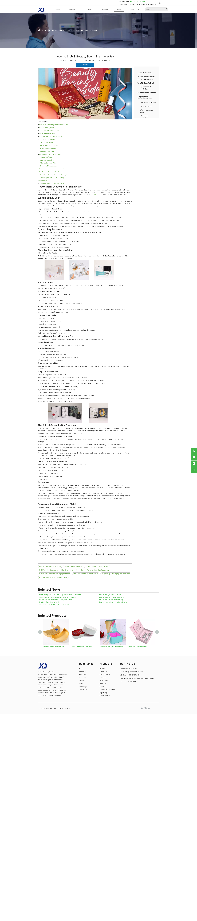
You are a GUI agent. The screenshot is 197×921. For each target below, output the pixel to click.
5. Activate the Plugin (47, 151)
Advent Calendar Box (107, 690)
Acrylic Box (103, 671)
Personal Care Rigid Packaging (98, 570)
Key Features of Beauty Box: (50, 131)
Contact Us (83, 690)
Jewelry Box (104, 681)
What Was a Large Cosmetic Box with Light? (54, 604)
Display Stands (105, 696)
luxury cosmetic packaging (74, 566)
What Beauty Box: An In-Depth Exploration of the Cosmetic (60, 595)
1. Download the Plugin (48, 139)
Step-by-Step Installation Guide (50, 136)
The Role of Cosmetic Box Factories (52, 172)
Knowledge (83, 687)
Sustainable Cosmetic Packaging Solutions (54, 574)
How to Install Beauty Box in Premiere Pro (53, 125)
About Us (82, 678)
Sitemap (67, 708)
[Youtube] (149, 708)
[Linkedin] (145, 708)
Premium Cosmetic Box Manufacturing (53, 577)
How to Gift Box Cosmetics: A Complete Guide (55, 600)
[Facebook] (142, 708)
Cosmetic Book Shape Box (109, 647)
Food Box (103, 684)
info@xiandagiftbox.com (134, 672)
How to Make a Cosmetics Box (49, 602)
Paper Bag (103, 693)
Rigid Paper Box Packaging (48, 570)
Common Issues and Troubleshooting (52, 169)
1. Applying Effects (46, 157)
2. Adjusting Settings (47, 160)
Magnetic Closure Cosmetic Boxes (85, 574)
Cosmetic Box (105, 675)
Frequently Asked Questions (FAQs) (52, 184)
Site (108, 60)
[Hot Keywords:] (166, 9)
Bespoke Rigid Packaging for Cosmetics (116, 574)
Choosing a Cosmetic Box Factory (52, 178)
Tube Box (103, 678)
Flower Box (103, 687)
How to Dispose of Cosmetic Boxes (111, 597)
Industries (82, 675)
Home (81, 669)
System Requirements (47, 133)
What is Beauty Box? (46, 128)
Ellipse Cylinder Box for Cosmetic (54, 647)
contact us (58, 695)
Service (81, 681)
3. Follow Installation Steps (49, 145)
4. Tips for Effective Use (48, 166)
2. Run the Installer (46, 142)
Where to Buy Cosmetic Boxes (110, 595)
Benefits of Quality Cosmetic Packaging (54, 175)
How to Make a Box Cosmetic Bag (111, 600)
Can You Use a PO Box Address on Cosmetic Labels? (57, 597)
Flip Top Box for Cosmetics (137, 647)
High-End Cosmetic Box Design (72, 570)
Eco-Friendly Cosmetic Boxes (98, 566)
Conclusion (43, 181)
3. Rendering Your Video (48, 163)
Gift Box (102, 669)
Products (82, 671)
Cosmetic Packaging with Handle (83, 647)
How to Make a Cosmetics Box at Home (113, 602)
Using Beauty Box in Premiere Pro (50, 154)
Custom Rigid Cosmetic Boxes (50, 566)
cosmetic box (97, 195)
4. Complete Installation (48, 148)
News (81, 684)
